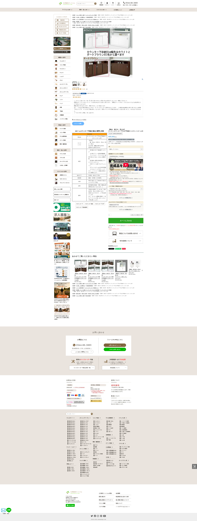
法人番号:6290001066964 (73, 502)
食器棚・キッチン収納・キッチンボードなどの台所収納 (87, 21)
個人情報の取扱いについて (122, 500)
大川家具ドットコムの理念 (105, 493)
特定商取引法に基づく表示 (122, 496)
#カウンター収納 (89, 203)
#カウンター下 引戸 (99, 203)
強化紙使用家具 (89, 17)
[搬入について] (125, 243)
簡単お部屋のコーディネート (106, 500)
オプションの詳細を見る (125, 197)
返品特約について (113, 245)
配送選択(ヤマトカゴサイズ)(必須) (116, 153)
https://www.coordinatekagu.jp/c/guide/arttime (119, 182)
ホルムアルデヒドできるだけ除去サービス (118, 202)
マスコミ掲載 (102, 503)
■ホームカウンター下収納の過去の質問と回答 (89, 131)
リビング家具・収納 (80, 15)
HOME (73, 15)
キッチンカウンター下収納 (91, 15)
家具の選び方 (102, 496)
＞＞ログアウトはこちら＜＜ (123, 506)
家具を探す (78, 25)
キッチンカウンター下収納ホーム (91, 19)
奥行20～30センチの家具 (93, 25)
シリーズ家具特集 (80, 19)
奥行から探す (84, 25)
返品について (119, 503)
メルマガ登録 (102, 506)
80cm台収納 (88, 27)
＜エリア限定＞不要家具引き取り (116, 186)
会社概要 (118, 493)
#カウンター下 (79, 203)
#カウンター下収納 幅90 (81, 207)
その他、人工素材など (80, 17)
